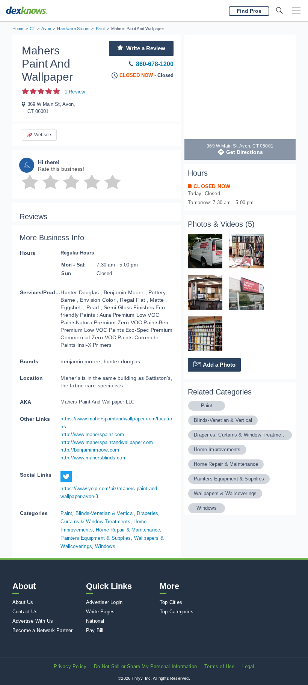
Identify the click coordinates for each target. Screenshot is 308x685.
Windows (105, 546)
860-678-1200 (155, 64)
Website (42, 134)
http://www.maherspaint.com (92, 434)
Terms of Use (219, 666)
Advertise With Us (32, 621)
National (95, 621)
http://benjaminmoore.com (89, 450)
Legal (248, 666)
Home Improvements (217, 449)
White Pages (100, 611)
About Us (22, 602)
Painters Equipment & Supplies (95, 538)
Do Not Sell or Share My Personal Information (145, 666)
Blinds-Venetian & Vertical (104, 513)
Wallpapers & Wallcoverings (225, 493)
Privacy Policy (70, 666)
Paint (66, 513)
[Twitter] (67, 480)
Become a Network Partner (42, 630)
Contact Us (25, 611)
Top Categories (176, 611)
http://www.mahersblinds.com (93, 458)
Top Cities (171, 602)
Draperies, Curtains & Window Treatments (240, 435)
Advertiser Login (104, 602)
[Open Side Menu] (296, 11)
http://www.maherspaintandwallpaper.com (106, 442)
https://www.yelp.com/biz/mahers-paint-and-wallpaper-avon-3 (109, 492)
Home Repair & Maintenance (128, 530)
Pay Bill (95, 630)
